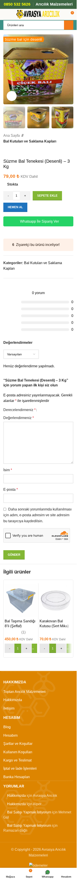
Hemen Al (15, 207)
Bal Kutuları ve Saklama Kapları (29, 141)
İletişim (8, 708)
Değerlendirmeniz (18, 418)
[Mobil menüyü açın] (5, 14)
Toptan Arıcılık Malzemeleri (24, 692)
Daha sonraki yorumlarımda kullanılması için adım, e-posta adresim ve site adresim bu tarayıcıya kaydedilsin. (37, 515)
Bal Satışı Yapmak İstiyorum (29, 812)
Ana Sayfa (11, 135)
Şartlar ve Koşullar (17, 744)
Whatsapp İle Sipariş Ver (39, 221)
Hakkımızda (12, 700)
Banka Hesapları (16, 777)
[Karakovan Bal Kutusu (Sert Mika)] (56, 600)
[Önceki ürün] (6, 151)
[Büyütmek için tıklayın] (12, 96)
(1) (23, 632)
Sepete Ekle (47, 195)
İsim (7, 470)
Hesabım (10, 735)
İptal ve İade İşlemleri (20, 768)
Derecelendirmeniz (19, 410)
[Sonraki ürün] (16, 151)
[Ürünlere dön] (11, 151)
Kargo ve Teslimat (17, 760)
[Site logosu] (38, 14)
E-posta (10, 489)
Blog (7, 727)
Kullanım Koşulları (17, 752)
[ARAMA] (68, 25)
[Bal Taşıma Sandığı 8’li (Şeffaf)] (21, 600)
